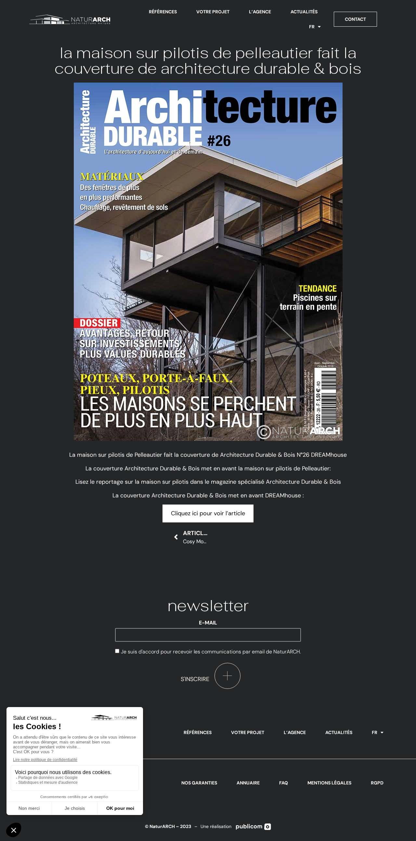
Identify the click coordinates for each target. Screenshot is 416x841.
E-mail (208, 622)
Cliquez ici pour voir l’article (208, 513)
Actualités (304, 12)
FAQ (283, 783)
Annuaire (248, 783)
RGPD (377, 783)
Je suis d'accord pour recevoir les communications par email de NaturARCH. (211, 651)
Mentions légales (329, 783)
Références (163, 12)
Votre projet (212, 12)
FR (312, 27)
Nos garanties (199, 783)
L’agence (260, 12)
